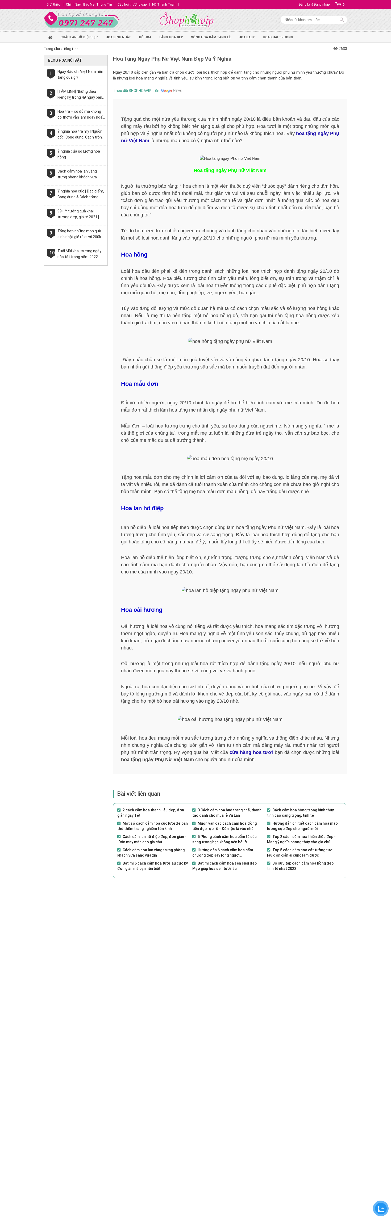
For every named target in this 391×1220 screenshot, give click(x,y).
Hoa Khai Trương (278, 37)
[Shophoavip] (186, 20)
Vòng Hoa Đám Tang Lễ (211, 37)
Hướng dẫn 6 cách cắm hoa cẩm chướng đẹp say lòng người (222, 852)
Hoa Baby (247, 37)
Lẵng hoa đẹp (171, 37)
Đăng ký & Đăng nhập (314, 4)
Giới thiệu (53, 4)
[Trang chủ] (50, 36)
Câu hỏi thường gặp (132, 4)
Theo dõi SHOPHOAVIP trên (136, 91)
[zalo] (380, 1209)
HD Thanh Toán (164, 4)
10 (52, 252)
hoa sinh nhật (118, 37)
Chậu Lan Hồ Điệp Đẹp (79, 37)
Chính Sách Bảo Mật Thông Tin (89, 4)
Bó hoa (145, 37)
